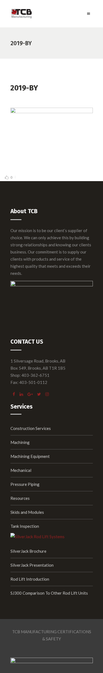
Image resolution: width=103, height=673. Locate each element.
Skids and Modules (27, 512)
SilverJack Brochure (28, 551)
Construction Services (30, 428)
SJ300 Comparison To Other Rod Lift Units (49, 593)
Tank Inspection (24, 526)
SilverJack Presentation (32, 565)
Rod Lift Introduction (29, 579)
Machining (20, 442)
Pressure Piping (25, 484)
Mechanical (20, 470)
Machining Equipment (30, 456)
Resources (20, 498)
